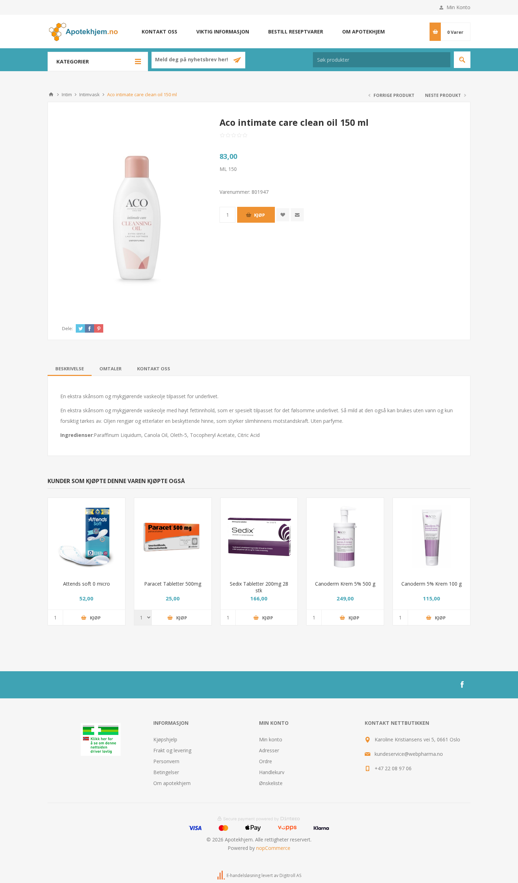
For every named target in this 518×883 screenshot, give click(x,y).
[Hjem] (51, 94)
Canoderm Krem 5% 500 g (345, 583)
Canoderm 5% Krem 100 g (431, 583)
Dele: (67, 328)
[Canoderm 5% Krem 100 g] (431, 536)
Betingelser (166, 772)
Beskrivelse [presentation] (69, 368)
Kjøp (259, 215)
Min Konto (458, 7)
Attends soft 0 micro (86, 583)
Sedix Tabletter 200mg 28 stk (259, 587)
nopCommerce (273, 848)
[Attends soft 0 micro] (86, 536)
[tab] (70, 368)
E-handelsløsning (243, 875)
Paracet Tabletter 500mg (172, 583)
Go (462, 59)
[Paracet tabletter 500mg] (172, 536)
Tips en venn (297, 214)
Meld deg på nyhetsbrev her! (192, 59)
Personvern (166, 761)
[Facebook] (462, 684)
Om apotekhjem (363, 31)
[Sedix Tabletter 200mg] (259, 536)
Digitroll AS (290, 875)
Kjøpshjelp (165, 739)
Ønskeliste (271, 783)
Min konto (270, 739)
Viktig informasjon (222, 31)
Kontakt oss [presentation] (153, 368)
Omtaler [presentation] (110, 368)
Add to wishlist (282, 214)
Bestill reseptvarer (295, 31)
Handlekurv (271, 772)
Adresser (269, 750)
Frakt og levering (172, 750)
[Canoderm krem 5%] (345, 536)
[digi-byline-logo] (222, 875)
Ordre (265, 761)
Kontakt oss (159, 31)
